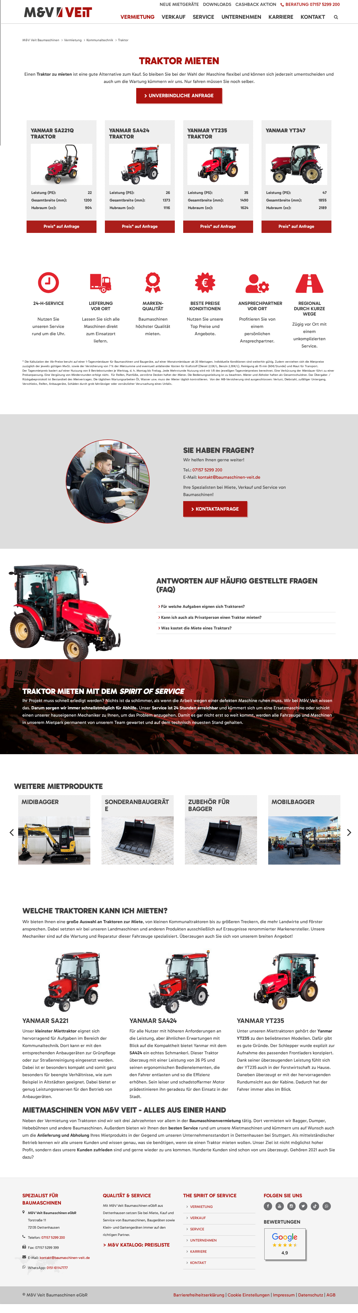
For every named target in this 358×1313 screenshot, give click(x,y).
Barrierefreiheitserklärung (198, 1295)
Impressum (284, 1295)
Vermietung (73, 40)
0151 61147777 (57, 1268)
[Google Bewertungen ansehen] (287, 1245)
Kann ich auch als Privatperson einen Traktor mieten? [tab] (211, 617)
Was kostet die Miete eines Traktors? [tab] (196, 628)
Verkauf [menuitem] (173, 16)
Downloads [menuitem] (217, 4)
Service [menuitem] (203, 16)
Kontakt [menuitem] (313, 16)
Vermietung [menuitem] (137, 16)
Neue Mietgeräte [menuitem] (179, 4)
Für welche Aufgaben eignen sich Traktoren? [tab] (202, 606)
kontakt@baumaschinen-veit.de (229, 477)
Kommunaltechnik (99, 40)
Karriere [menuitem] (280, 16)
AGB (331, 1295)
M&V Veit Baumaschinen (40, 40)
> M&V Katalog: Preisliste (136, 1245)
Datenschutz (310, 1295)
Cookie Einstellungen (249, 1295)
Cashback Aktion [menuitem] (255, 4)
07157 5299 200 (207, 470)
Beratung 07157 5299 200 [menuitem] (313, 4)
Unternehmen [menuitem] (241, 16)
